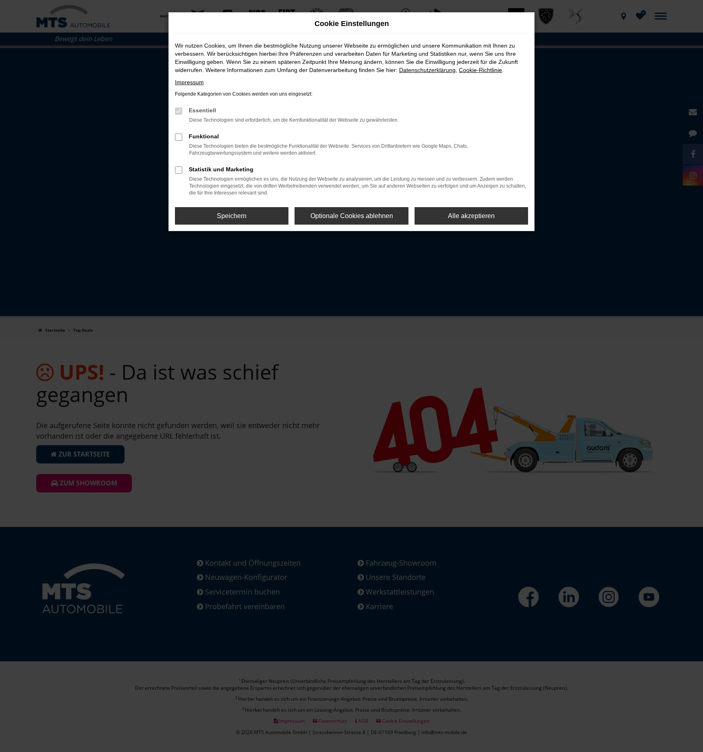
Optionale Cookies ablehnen (351, 215)
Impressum (189, 82)
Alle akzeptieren (471, 215)
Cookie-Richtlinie (480, 70)
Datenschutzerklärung (427, 70)
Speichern (232, 215)
